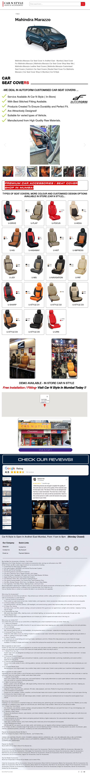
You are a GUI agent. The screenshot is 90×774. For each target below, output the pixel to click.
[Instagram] (58, 548)
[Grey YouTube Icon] (84, 772)
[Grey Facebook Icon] (79, 772)
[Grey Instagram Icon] (82, 772)
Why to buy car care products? (10, 701)
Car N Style (9, 734)
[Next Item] (85, 145)
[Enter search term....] (83, 4)
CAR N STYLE (9, 746)
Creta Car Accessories (8, 763)
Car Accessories (11, 732)
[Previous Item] (5, 145)
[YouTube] (67, 548)
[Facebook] (49, 548)
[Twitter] (76, 548)
